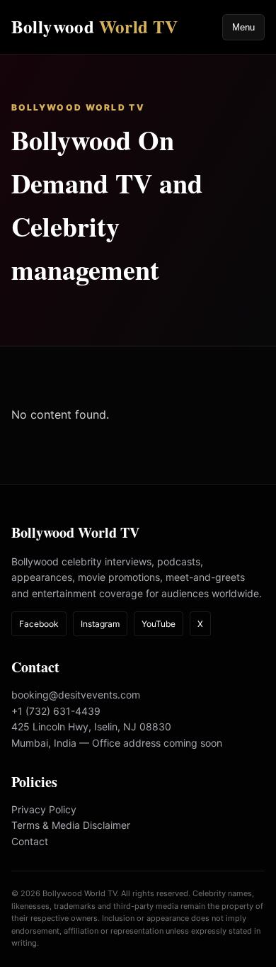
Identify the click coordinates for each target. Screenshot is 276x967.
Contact (29, 841)
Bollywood (94, 26)
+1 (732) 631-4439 (55, 711)
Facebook (39, 623)
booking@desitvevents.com (75, 695)
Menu (243, 27)
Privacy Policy (43, 809)
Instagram (100, 623)
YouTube (159, 623)
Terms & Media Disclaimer (70, 825)
